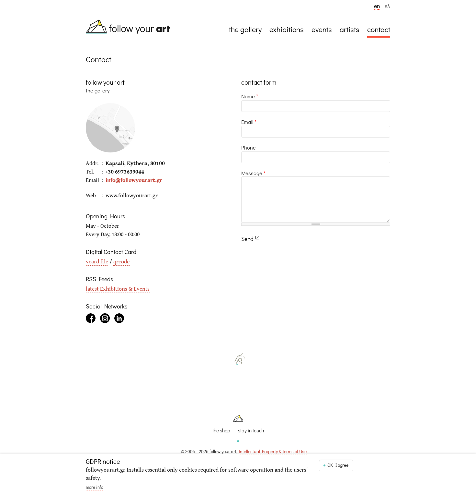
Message (253, 173)
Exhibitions (286, 29)
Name (249, 96)
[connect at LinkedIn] (119, 318)
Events (322, 29)
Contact (378, 29)
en (377, 6)
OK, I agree (337, 465)
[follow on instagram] (105, 318)
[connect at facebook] (91, 318)
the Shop (221, 431)
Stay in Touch (251, 431)
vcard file (97, 261)
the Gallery (245, 29)
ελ (387, 6)
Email (248, 121)
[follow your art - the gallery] (131, 27)
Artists (349, 29)
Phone (248, 147)
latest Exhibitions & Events (118, 288)
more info (94, 487)
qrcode (121, 261)
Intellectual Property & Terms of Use (273, 451)
